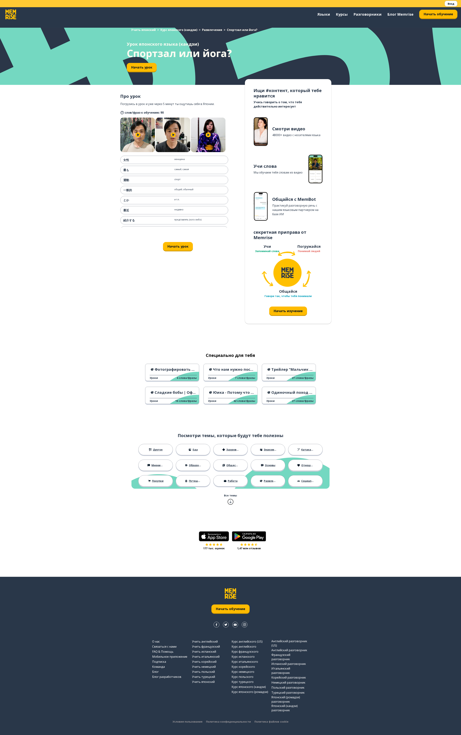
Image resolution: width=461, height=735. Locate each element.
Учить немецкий (204, 667)
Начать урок (141, 67)
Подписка (159, 662)
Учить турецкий (203, 677)
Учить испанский (204, 652)
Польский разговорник (288, 688)
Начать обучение (438, 14)
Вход (451, 3)
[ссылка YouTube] (235, 624)
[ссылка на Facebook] (216, 624)
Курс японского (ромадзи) (250, 692)
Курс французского (245, 652)
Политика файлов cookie (271, 721)
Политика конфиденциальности (228, 721)
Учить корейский (204, 662)
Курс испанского (243, 657)
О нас (156, 641)
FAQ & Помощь (162, 652)
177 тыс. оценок (214, 548)
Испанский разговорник (288, 664)
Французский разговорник (280, 657)
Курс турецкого (243, 682)
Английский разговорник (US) (289, 643)
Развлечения (212, 30)
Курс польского (242, 677)
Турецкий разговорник (288, 693)
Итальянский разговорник (280, 670)
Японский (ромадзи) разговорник (285, 699)
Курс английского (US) (247, 641)
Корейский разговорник (288, 677)
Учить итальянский (206, 657)
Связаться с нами (164, 647)
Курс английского (244, 647)
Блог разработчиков (166, 677)
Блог (155, 672)
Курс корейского (243, 667)
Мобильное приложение (169, 657)
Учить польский (203, 672)
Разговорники (367, 14)
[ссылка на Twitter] (226, 624)
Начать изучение (288, 311)
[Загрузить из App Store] (214, 536)
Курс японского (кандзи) (178, 30)
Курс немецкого (243, 672)
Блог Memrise (400, 14)
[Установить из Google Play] (249, 536)
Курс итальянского (245, 662)
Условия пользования (187, 721)
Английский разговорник (289, 650)
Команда (158, 667)
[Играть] (138, 135)
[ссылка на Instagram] (244, 624)
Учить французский (206, 647)
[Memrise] (11, 14)
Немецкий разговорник (288, 682)
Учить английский (205, 641)
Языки (323, 14)
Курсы (342, 14)
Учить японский (143, 30)
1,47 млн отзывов (249, 548)
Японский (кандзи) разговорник (284, 708)
